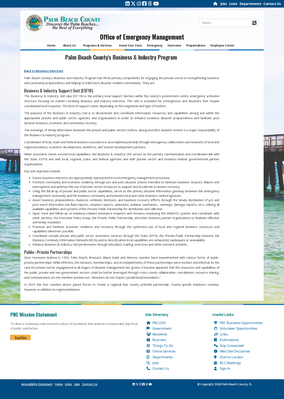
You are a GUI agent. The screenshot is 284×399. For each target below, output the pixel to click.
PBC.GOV (159, 322)
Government (162, 328)
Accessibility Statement (37, 384)
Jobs (223, 3)
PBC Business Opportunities (241, 322)
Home (59, 384)
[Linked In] (127, 3)
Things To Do (162, 345)
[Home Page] (215, 3)
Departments (250, 3)
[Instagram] (139, 3)
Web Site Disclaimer (234, 351)
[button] (254, 22)
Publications (229, 339)
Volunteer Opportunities (238, 328)
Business (159, 339)
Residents (159, 334)
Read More (21, 337)
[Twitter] (133, 3)
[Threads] (150, 3)
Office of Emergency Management (142, 36)
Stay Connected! (231, 345)
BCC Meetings (230, 362)
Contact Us (272, 3)
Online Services (164, 351)
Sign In (224, 368)
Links (233, 3)
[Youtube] (156, 3)
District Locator (231, 357)
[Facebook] (144, 3)
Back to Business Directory (43, 71)
